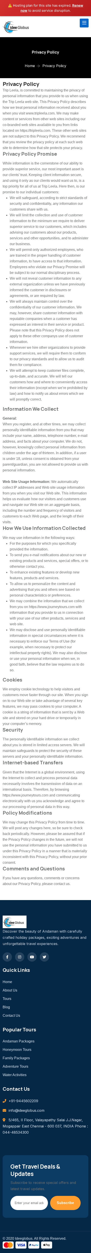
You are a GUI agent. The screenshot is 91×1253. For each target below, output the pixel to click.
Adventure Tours (15, 1066)
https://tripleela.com (35, 130)
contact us (62, 884)
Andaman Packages (18, 1041)
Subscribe (65, 1203)
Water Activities (15, 1075)
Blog (6, 1007)
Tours (7, 999)
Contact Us (11, 1015)
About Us (10, 990)
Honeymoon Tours (17, 1050)
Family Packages (16, 1058)
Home (30, 66)
